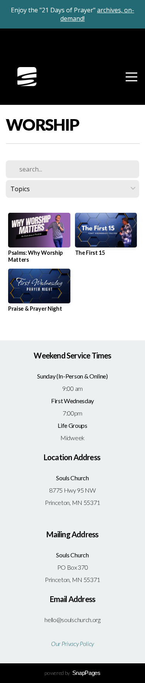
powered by (72, 673)
